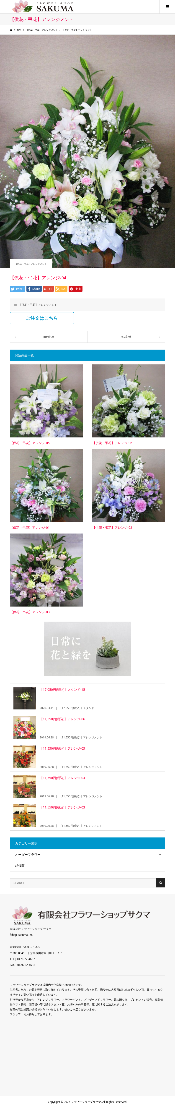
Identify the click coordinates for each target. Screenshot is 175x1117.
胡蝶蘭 (20, 865)
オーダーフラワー (28, 854)
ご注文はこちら (42, 318)
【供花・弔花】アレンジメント (31, 263)
